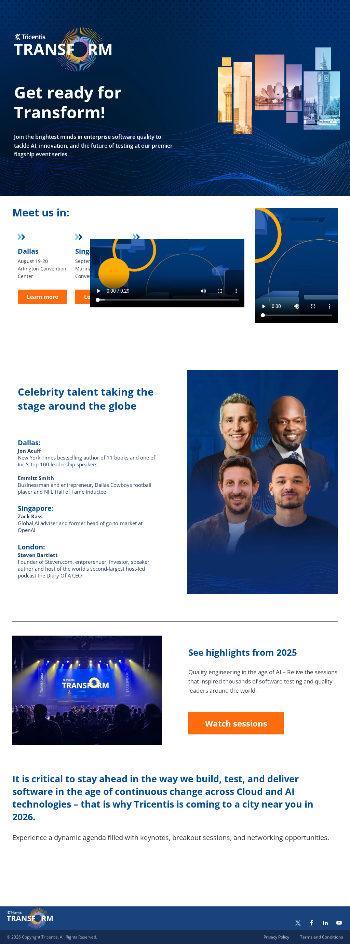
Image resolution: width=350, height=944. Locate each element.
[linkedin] (325, 924)
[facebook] (312, 924)
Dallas (28, 251)
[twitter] (298, 924)
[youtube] (339, 924)
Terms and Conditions (321, 937)
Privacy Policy (276, 937)
